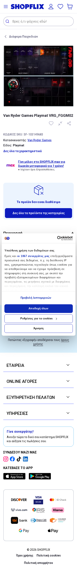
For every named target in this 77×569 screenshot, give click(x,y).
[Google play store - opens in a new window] (40, 476)
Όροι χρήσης (24, 555)
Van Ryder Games (40, 140)
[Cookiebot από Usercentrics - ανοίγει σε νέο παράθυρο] (55, 238)
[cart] (70, 6)
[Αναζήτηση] (7, 21)
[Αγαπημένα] (60, 6)
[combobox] (38, 21)
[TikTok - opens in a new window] (19, 459)
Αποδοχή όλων (38, 308)
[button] (5, 6)
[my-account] (51, 6)
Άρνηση (38, 328)
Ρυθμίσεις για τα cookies (36, 318)
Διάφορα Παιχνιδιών (23, 36)
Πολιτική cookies (49, 555)
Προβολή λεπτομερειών (36, 297)
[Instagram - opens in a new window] (6, 459)
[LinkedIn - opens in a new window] (26, 459)
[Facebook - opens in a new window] (13, 459)
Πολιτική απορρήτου (38, 562)
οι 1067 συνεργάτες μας (33, 256)
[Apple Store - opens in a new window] (15, 476)
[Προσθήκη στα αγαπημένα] (51, 123)
